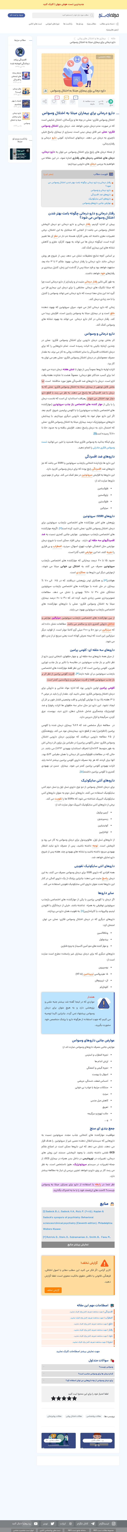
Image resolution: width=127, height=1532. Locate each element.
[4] (77, 674)
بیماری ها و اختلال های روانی (91, 39)
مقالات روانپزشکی (54, 1416)
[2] (60, 529)
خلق (112, 313)
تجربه (110, 552)
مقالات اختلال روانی (74, 1416)
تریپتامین (88, 974)
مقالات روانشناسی (94, 1416)
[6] (82, 911)
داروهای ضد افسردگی (101, 195)
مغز (56, 236)
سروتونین (87, 475)
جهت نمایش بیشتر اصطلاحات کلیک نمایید (78, 1352)
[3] (105, 581)
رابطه (98, 1185)
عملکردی (80, 573)
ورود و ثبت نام (16, 15)
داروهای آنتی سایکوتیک (100, 199)
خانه (113, 39)
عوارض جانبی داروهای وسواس (96, 203)
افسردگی (96, 469)
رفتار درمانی (91, 282)
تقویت (58, 799)
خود (102, 273)
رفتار (88, 224)
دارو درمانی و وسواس (101, 190)
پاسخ (105, 878)
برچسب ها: (109, 1417)
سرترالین (106, 630)
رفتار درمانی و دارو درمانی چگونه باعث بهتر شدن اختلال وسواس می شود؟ (79, 184)
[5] (81, 772)
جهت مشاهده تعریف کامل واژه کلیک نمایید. (86, 1312)
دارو (54, 138)
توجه (95, 846)
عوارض (89, 552)
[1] (44, 1212)
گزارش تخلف (53, 1290)
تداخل (111, 624)
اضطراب (57, 546)
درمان (93, 164)
